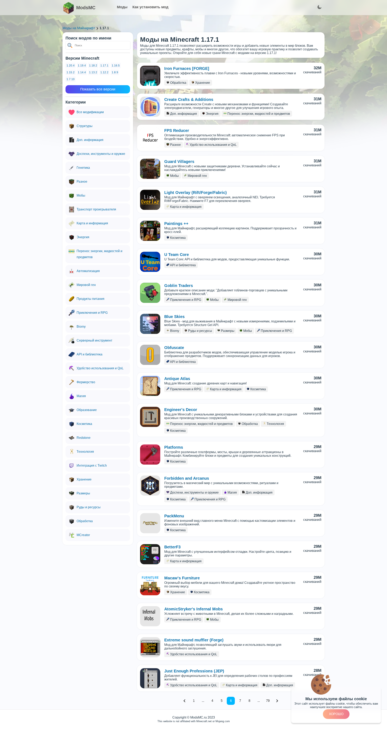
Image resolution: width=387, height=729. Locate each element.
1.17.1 (104, 65)
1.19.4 (82, 65)
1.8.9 (115, 72)
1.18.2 (93, 65)
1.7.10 (71, 79)
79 (268, 700)
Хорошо (336, 714)
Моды (122, 7)
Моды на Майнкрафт (78, 28)
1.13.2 (93, 72)
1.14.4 (82, 72)
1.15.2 (71, 72)
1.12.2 (104, 72)
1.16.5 (116, 65)
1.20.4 (71, 65)
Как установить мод (150, 7)
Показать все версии (97, 89)
